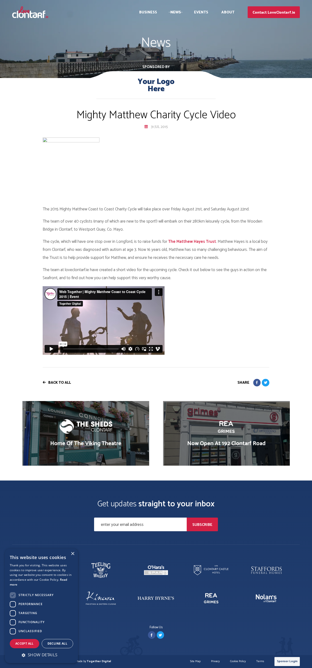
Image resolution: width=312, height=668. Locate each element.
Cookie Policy (238, 661)
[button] (41, 654)
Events (201, 12)
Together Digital (99, 661)
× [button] (72, 554)
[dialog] (41, 606)
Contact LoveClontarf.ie (274, 13)
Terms (260, 661)
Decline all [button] (57, 643)
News (175, 12)
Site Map (195, 661)
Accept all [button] (24, 643)
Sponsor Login (287, 661)
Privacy (215, 661)
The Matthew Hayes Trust (192, 241)
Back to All (59, 382)
